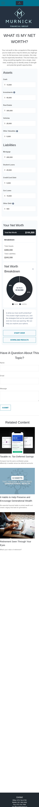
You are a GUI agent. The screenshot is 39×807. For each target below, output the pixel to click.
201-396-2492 (22, 802)
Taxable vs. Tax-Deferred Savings (17, 456)
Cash (5, 79)
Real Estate (7, 105)
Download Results (19, 340)
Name (2, 362)
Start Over (19, 333)
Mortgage (7, 151)
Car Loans (7, 190)
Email (2, 375)
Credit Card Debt (9, 177)
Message (3, 388)
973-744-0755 (22, 800)
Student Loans (9, 164)
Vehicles (6, 118)
